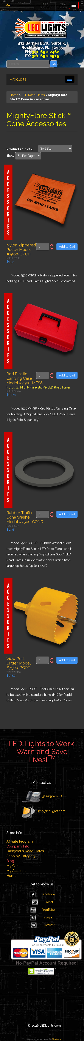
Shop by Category (21, 856)
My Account (16, 871)
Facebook (48, 894)
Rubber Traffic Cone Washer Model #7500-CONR (24, 517)
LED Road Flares (33, 95)
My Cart (12, 866)
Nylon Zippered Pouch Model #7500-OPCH (21, 249)
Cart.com (56, 1039)
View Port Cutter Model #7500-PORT (18, 663)
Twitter (48, 902)
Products (18, 79)
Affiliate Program (19, 841)
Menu (9, 5)
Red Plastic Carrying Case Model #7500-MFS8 (24, 378)
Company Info (17, 846)
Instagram (48, 917)
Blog (10, 861)
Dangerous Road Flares (25, 851)
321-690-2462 (51, 796)
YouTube (48, 909)
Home (14, 95)
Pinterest (48, 925)
